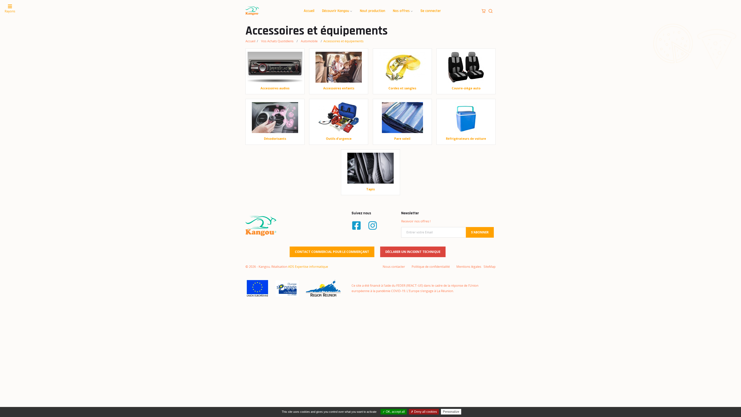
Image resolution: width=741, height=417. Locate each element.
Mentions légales (468, 266)
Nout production (372, 10)
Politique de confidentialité (431, 266)
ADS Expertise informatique (308, 266)
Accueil (309, 10)
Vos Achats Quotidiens (277, 41)
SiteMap (490, 266)
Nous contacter (394, 266)
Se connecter (430, 10)
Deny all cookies (425, 411)
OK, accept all (395, 411)
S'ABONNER (480, 232)
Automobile (309, 41)
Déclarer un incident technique (412, 252)
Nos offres (401, 10)
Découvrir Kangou (335, 10)
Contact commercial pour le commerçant (332, 252)
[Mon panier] (484, 10)
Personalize (451, 411)
